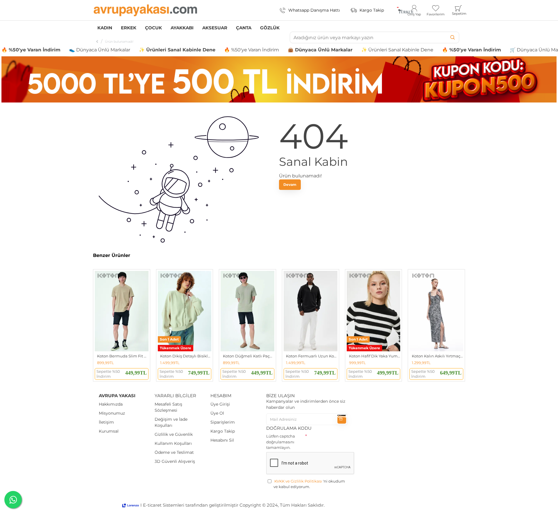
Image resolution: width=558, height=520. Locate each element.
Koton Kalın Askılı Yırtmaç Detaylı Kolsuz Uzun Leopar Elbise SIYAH (437, 356)
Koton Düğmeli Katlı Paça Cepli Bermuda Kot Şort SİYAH (248, 356)
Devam (289, 184)
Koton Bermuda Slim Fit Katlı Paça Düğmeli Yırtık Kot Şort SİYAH (123, 356)
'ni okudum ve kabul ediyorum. (309, 484)
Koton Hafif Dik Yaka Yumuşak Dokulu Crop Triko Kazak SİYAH (374, 356)
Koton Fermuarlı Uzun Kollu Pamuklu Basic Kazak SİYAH (311, 356)
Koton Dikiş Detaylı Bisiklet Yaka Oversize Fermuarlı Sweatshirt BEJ (186, 356)
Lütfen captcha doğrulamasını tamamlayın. (280, 442)
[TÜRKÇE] (397, 10)
